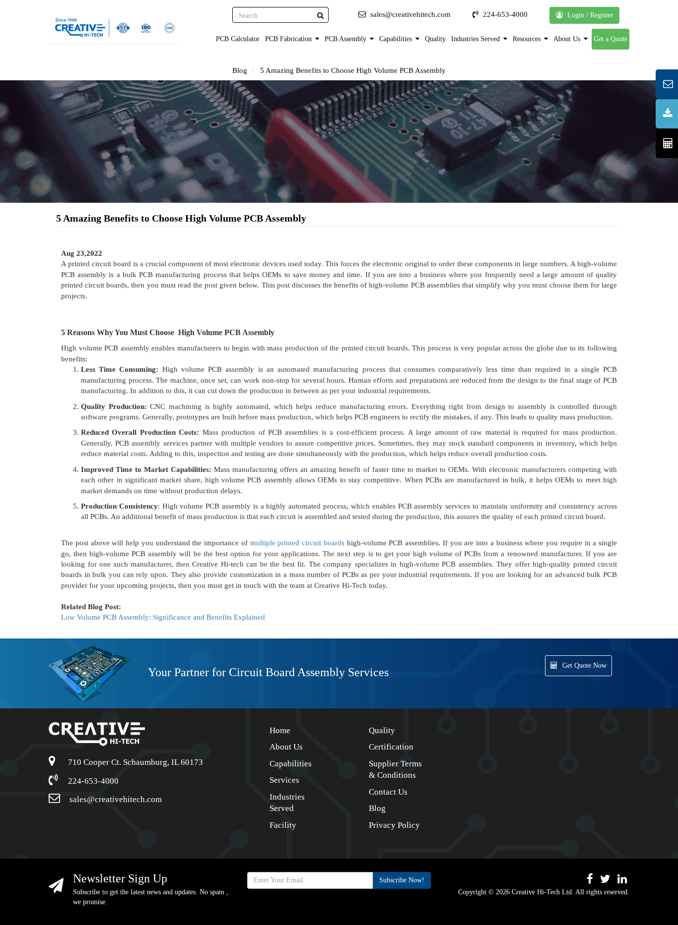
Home (280, 730)
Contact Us (388, 792)
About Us (567, 39)
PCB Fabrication (289, 39)
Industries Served (476, 39)
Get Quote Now (584, 665)
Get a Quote (610, 39)
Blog (239, 70)
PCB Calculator (238, 39)
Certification (391, 747)
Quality (435, 39)
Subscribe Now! (401, 880)
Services (284, 780)
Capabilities (396, 39)
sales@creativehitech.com (115, 799)
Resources (527, 39)
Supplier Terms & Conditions (395, 769)
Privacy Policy (394, 825)
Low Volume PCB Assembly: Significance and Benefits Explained (163, 617)
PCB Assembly (346, 39)
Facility (283, 825)
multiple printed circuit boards (297, 543)
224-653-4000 (92, 781)
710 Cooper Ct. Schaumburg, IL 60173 (134, 762)
